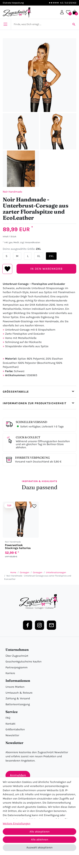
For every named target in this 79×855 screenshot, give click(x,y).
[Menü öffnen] (5, 24)
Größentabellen (15, 729)
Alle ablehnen (39, 839)
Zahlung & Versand (18, 698)
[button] (62, 12)
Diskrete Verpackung (32, 457)
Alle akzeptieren (40, 831)
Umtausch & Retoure (19, 692)
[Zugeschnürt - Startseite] (17, 12)
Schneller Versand (31, 422)
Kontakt (10, 723)
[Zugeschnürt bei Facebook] (27, 625)
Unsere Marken (15, 686)
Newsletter (12, 735)
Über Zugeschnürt (17, 655)
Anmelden (18, 775)
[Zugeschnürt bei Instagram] (39, 625)
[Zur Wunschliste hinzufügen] (34, 506)
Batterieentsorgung (18, 704)
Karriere (10, 673)
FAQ (8, 717)
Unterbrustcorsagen (56, 572)
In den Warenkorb (46, 268)
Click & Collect (28, 437)
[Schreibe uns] (51, 625)
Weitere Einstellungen (16, 823)
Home (13, 572)
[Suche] (74, 24)
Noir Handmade (12, 191)
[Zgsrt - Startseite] (39, 601)
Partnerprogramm (17, 667)
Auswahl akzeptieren (39, 847)
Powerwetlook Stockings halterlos (18, 547)
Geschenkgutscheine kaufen (24, 661)
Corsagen (24, 572)
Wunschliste (7, 269)
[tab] (39, 392)
